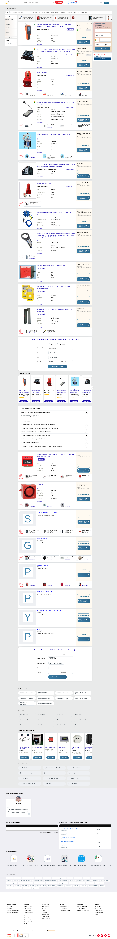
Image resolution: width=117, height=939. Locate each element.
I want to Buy (49, 6)
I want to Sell (58, 6)
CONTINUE (58, 36)
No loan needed (60, 32)
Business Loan (49, 32)
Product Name (47, 9)
